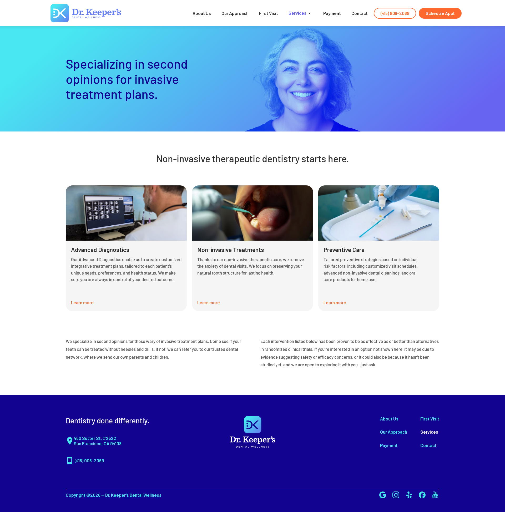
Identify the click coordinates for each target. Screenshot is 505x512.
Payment (332, 13)
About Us (202, 13)
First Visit (268, 13)
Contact (359, 13)
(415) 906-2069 (395, 13)
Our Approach (235, 13)
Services (297, 13)
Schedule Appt (440, 13)
